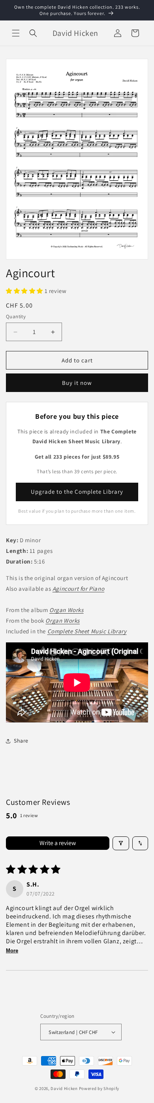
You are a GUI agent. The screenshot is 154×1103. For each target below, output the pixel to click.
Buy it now (77, 382)
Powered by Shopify (99, 1088)
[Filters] (121, 843)
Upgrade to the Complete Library (77, 491)
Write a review (57, 843)
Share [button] (21, 740)
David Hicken (64, 1088)
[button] (15, 33)
